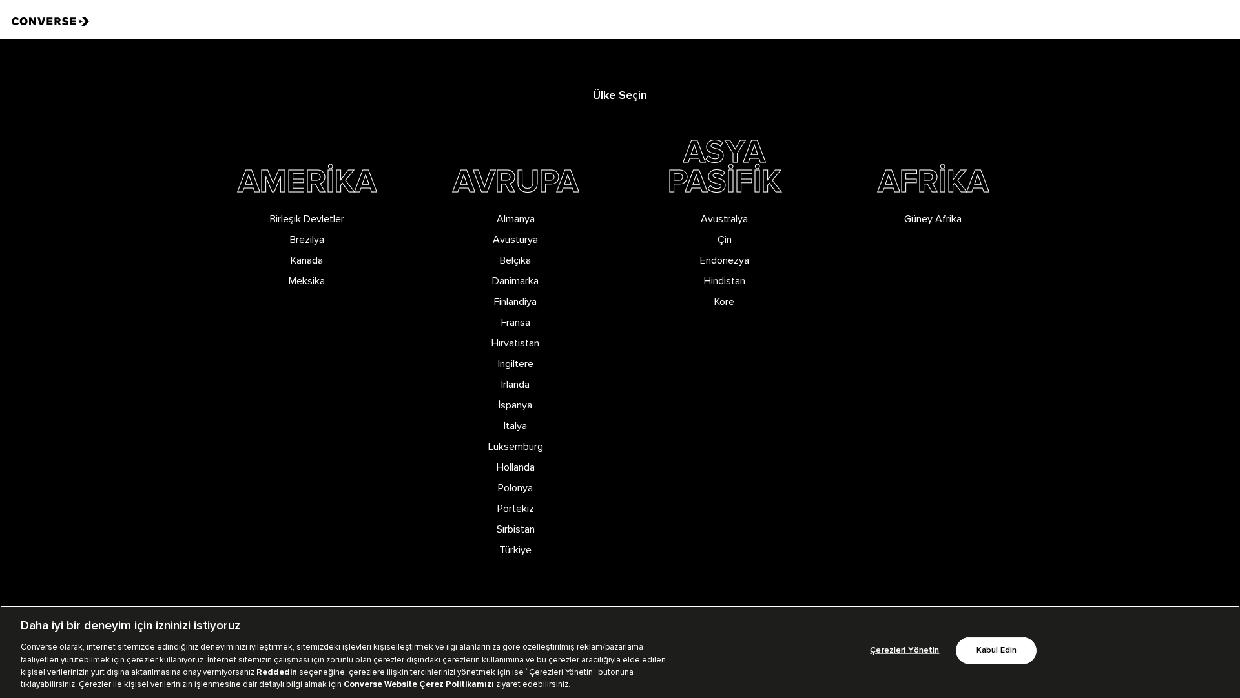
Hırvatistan (515, 343)
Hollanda (516, 467)
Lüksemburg (515, 446)
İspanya (515, 405)
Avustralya (724, 219)
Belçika (515, 260)
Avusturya (515, 239)
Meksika (307, 281)
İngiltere (515, 363)
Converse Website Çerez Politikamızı (420, 684)
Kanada (307, 260)
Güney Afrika (933, 219)
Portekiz (515, 508)
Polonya (515, 487)
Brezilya (307, 239)
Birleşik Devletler (307, 219)
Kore (724, 301)
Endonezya (724, 260)
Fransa (515, 322)
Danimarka (515, 281)
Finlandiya (515, 301)
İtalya (515, 425)
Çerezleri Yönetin (904, 650)
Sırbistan (516, 529)
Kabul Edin (996, 650)
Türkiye (515, 550)
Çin (725, 239)
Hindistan (724, 281)
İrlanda (515, 384)
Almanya (516, 219)
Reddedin (276, 672)
